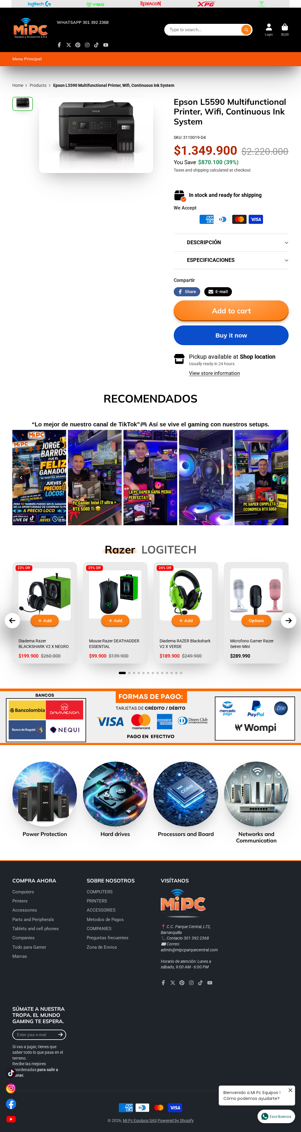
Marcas (19, 956)
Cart (285, 30)
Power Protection (44, 799)
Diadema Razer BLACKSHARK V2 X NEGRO (44, 613)
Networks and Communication (256, 803)
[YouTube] (105, 45)
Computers (23, 892)
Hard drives (115, 799)
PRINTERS (97, 901)
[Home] (30, 30)
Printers (20, 901)
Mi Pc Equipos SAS (140, 1120)
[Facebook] (59, 45)
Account (269, 30)
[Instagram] (87, 45)
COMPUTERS (100, 892)
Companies (23, 937)
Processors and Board (185, 799)
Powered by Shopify (176, 1120)
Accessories (24, 910)
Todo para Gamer (29, 947)
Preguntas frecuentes (107, 937)
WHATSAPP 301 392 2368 (82, 22)
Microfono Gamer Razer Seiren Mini (256, 613)
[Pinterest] (78, 45)
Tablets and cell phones (35, 928)
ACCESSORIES (101, 910)
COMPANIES (99, 928)
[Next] (280, 477)
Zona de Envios (102, 947)
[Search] (246, 30)
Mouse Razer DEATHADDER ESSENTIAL (115, 613)
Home (17, 85)
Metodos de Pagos (105, 919)
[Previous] (21, 477)
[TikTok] (96, 45)
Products (38, 85)
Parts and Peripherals (33, 919)
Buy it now (231, 335)
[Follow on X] (68, 45)
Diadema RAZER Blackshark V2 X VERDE (185, 613)
